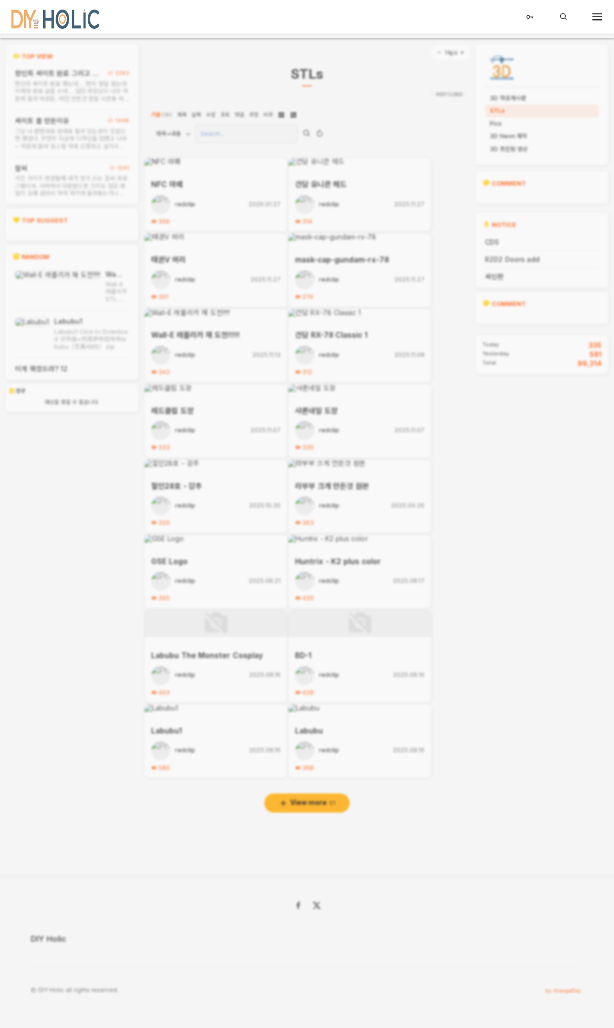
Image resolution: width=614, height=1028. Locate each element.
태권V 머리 (168, 259)
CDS (492, 242)
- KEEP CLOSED (447, 94)
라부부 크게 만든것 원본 (332, 486)
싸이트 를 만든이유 (42, 120)
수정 (210, 114)
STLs (307, 74)
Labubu (309, 730)
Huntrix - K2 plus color (338, 561)
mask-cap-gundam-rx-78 (342, 259)
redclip (185, 204)
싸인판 (494, 276)
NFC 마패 (167, 184)
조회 (225, 114)
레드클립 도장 (172, 410)
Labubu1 (68, 321)
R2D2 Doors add (512, 259)
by (563, 990)
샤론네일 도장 (316, 410)
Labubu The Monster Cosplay (207, 655)
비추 (268, 114)
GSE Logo (169, 561)
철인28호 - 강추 (176, 486)
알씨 (21, 168)
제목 (182, 114)
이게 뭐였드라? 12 (41, 368)
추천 (254, 114)
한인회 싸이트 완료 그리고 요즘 (57, 73)
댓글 (239, 114)
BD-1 (303, 655)
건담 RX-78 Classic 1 (331, 335)
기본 (161, 114)
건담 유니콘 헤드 (320, 184)
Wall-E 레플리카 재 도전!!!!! (115, 274)
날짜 (196, 114)
